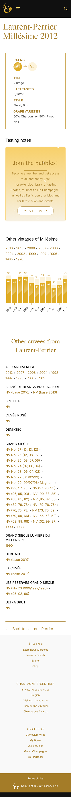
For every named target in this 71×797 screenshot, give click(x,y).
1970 (19, 259)
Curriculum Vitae (35, 734)
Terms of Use (35, 778)
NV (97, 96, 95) (44, 488)
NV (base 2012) (17, 574)
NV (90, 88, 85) (45, 494)
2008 (31, 248)
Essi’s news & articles (35, 649)
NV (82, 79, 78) (17, 505)
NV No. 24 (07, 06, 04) (22, 466)
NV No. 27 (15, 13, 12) (21, 449)
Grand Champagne (35, 751)
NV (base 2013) (45, 392)
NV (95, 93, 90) (17, 594)
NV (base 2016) (17, 392)
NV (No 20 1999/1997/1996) (26, 588)
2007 (42, 248)
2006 (54, 248)
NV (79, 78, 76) (44, 505)
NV (7, 407)
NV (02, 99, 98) (17, 521)
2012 (9, 373)
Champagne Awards (35, 711)
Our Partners (35, 756)
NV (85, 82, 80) (45, 499)
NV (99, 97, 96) (17, 488)
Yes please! (35, 211)
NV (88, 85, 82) (17, 499)
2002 (21, 254)
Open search (66, 8)
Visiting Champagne (35, 700)
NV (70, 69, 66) (17, 516)
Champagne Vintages (35, 705)
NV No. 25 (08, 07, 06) (22, 460)
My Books (36, 740)
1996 (53, 254)
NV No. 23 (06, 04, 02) (22, 471)
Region (35, 694)
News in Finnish (35, 655)
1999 (32, 254)
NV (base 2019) (17, 560)
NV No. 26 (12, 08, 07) (22, 455)
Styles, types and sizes (35, 689)
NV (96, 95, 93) (17, 494)
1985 (9, 259)
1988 (30, 378)
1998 (54, 373)
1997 (42, 254)
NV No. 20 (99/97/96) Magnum (29, 483)
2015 (19, 248)
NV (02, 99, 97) (45, 521)
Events (35, 660)
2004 (9, 254)
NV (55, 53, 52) (45, 516)
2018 (9, 248)
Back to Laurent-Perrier (32, 629)
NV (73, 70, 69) (44, 510)
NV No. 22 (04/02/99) (22, 477)
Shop (35, 666)
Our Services (35, 745)
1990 (19, 378)
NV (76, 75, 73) (17, 510)
